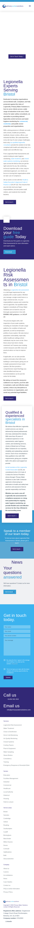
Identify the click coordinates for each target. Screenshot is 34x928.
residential (7, 124)
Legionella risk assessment (20, 290)
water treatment (16, 158)
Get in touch (9, 202)
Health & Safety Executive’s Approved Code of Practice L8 (15, 182)
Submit (8, 677)
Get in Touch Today (16, 56)
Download (8, 252)
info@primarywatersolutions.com (19, 710)
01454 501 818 (13, 699)
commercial (23, 121)
